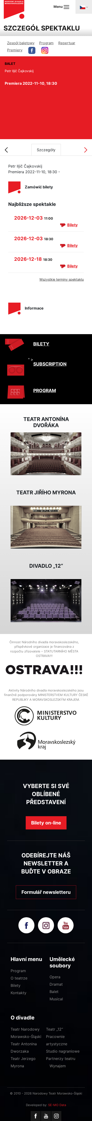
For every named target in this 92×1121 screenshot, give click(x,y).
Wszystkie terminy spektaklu (61, 279)
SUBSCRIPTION (50, 364)
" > (30, 359)
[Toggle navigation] (83, 7)
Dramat (56, 984)
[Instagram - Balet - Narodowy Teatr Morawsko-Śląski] (44, 50)
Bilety (72, 224)
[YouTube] (46, 1116)
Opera (55, 977)
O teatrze (19, 978)
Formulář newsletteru (46, 892)
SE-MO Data (57, 1105)
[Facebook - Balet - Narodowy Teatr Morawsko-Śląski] (31, 50)
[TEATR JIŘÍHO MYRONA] (46, 526)
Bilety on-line (46, 823)
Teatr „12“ (54, 1029)
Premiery (14, 50)
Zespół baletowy (20, 43)
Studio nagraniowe (62, 1051)
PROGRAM (44, 390)
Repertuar (66, 43)
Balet (54, 991)
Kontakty (18, 992)
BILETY (41, 344)
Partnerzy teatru (60, 1058)
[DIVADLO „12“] (46, 600)
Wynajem (58, 1065)
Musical (56, 999)
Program (46, 43)
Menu (58, 6)
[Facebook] (36, 1116)
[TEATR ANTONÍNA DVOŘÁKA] (46, 453)
